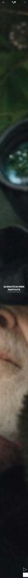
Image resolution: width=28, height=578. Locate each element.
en (25, 2)
